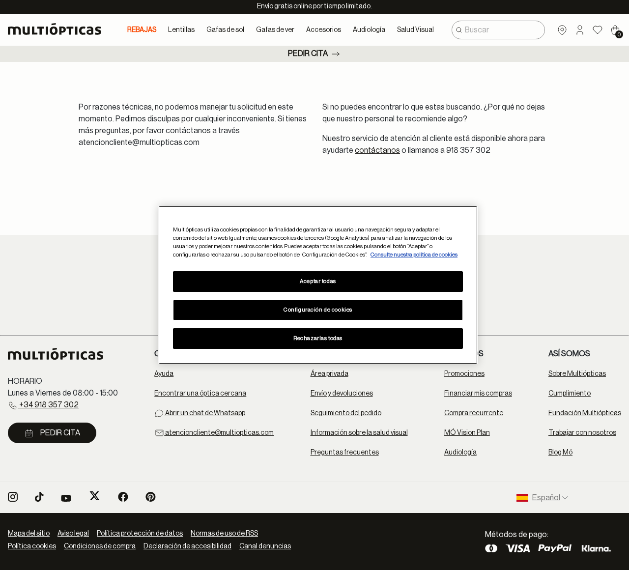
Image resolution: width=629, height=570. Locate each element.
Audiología (460, 452)
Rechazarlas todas (318, 338)
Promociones (464, 373)
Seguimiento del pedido (346, 413)
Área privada (329, 373)
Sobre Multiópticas (577, 373)
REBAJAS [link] (141, 30)
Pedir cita (308, 53)
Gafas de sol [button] (225, 30)
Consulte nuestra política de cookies (414, 254)
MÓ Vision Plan (467, 432)
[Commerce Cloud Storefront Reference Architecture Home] (59, 29)
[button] (580, 30)
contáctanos (377, 150)
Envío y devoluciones (342, 393)
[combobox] (498, 30)
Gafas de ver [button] (275, 30)
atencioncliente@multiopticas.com (219, 432)
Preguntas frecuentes (345, 452)
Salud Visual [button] (415, 30)
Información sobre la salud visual (359, 432)
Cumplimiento (569, 393)
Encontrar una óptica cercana (200, 393)
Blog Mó (560, 452)
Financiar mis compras (478, 393)
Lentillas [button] (181, 30)
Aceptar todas (318, 281)
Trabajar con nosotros (582, 432)
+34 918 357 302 (48, 405)
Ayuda (163, 373)
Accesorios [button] (323, 30)
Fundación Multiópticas (584, 413)
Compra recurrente (473, 413)
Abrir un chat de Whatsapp (204, 413)
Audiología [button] (369, 30)
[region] (318, 285)
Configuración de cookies (318, 310)
